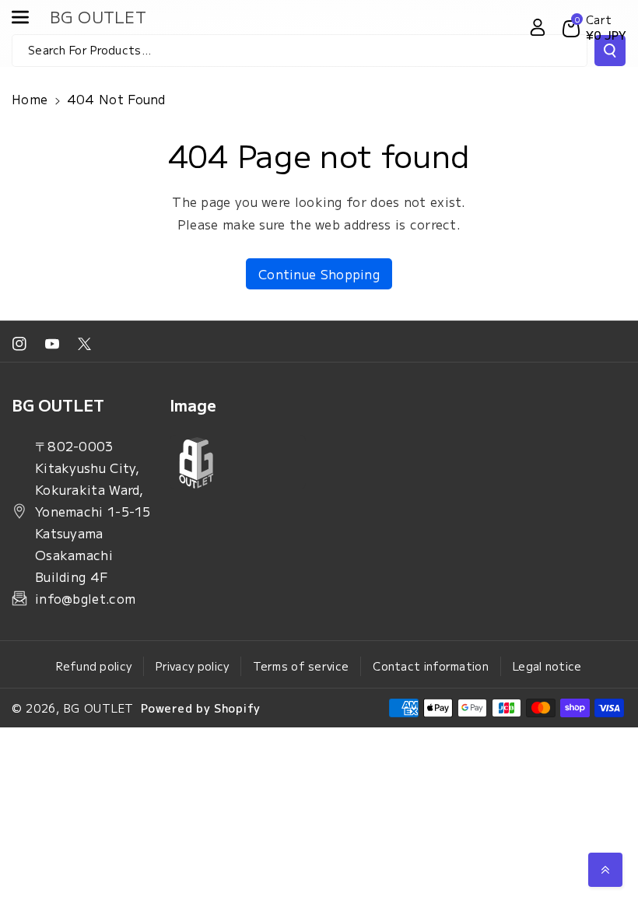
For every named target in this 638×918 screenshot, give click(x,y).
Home (29, 98)
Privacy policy (192, 666)
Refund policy (93, 666)
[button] (29, 17)
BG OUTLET (99, 708)
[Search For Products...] (610, 50)
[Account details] (538, 27)
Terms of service (301, 666)
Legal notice (547, 666)
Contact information (431, 666)
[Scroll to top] (605, 870)
